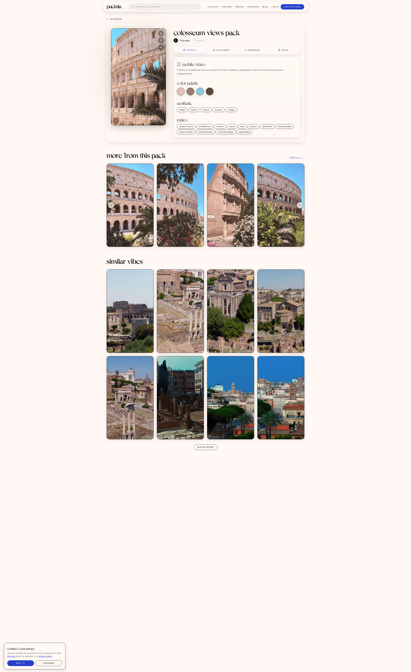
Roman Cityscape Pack (122, 346)
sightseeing (244, 132)
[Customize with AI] (149, 180)
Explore (227, 7)
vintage (231, 110)
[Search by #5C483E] (210, 91)
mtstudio (115, 348)
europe (253, 126)
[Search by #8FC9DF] (200, 91)
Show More (205, 447)
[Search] (132, 6)
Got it (20, 663)
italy (242, 126)
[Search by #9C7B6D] (190, 91)
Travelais (185, 40)
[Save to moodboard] (161, 40)
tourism (220, 126)
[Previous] (111, 205)
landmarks (267, 126)
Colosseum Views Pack (122, 239)
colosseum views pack (207, 32)
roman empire (186, 132)
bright (182, 110)
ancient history (186, 126)
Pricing (239, 7)
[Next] (300, 205)
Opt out (11, 656)
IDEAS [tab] (285, 50)
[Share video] (161, 47)
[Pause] (116, 120)
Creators (253, 7)
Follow (199, 40)
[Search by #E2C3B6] (181, 91)
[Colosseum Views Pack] (130, 205)
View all (295, 157)
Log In (275, 7)
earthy (194, 110)
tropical (218, 110)
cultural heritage (225, 132)
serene (206, 110)
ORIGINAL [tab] (192, 50)
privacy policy (45, 656)
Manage (48, 663)
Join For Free (292, 7)
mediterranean (205, 132)
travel (232, 126)
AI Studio (213, 7)
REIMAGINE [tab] (254, 50)
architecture (205, 126)
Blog (265, 7)
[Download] (161, 33)
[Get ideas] (149, 186)
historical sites (284, 126)
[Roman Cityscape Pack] (130, 311)
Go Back (116, 19)
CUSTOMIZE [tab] (222, 50)
